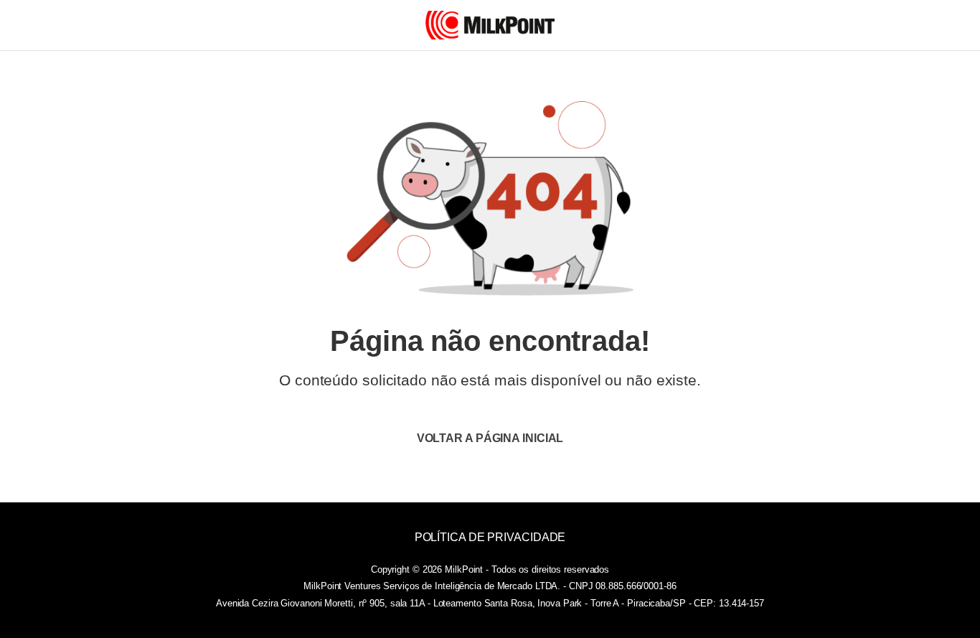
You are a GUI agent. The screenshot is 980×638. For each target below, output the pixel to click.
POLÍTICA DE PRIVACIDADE (490, 537)
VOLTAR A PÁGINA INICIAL (490, 438)
